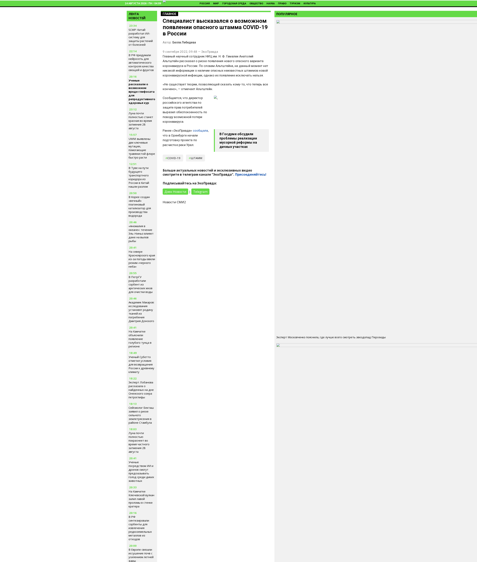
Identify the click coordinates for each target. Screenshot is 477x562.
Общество (256, 3)
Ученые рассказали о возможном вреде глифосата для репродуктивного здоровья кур (142, 92)
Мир (216, 3)
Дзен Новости (175, 191)
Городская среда (234, 3)
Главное (169, 14)
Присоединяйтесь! (250, 174)
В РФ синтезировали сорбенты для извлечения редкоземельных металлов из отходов (140, 528)
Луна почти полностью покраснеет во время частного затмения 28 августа (139, 442)
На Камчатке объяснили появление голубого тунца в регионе (140, 338)
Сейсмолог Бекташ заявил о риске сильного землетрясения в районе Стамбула (141, 415)
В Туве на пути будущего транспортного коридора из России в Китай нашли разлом (139, 177)
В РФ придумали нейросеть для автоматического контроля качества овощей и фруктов (141, 62)
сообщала (200, 130)
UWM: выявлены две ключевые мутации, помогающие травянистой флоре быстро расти (142, 148)
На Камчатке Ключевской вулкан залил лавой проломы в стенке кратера (141, 498)
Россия (205, 3)
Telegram (200, 191)
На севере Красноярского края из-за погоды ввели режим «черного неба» (142, 259)
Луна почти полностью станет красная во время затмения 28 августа (141, 120)
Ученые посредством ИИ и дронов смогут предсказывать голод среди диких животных (141, 471)
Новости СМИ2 (174, 202)
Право (282, 3)
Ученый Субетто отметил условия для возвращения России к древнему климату (141, 364)
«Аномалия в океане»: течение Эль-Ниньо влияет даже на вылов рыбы (141, 233)
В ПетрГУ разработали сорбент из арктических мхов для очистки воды (141, 284)
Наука (270, 3)
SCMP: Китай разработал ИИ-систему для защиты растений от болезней (141, 37)
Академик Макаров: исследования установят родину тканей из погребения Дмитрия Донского (141, 311)
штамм (196, 158)
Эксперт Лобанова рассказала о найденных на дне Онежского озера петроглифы (141, 389)
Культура (310, 3)
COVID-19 (173, 158)
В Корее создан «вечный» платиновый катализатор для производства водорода (140, 206)
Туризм (295, 3)
